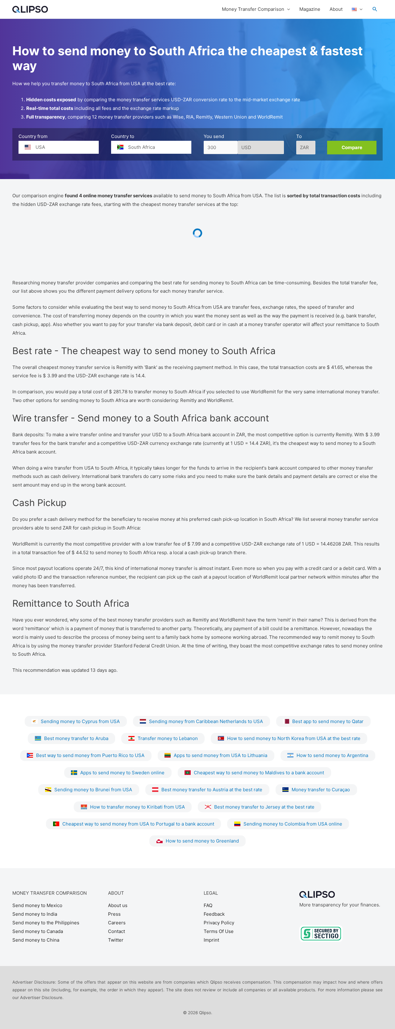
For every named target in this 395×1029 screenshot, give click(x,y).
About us (117, 905)
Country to (122, 136)
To (299, 136)
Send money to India (34, 914)
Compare (352, 147)
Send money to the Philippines (45, 923)
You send (214, 136)
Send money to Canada (37, 931)
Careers (117, 923)
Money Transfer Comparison (253, 9)
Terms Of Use (219, 931)
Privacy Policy (219, 923)
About (336, 9)
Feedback (214, 914)
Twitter (115, 940)
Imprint (211, 940)
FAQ (208, 905)
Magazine (309, 9)
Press (114, 914)
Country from (33, 136)
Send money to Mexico (37, 905)
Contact (116, 931)
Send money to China (35, 940)
